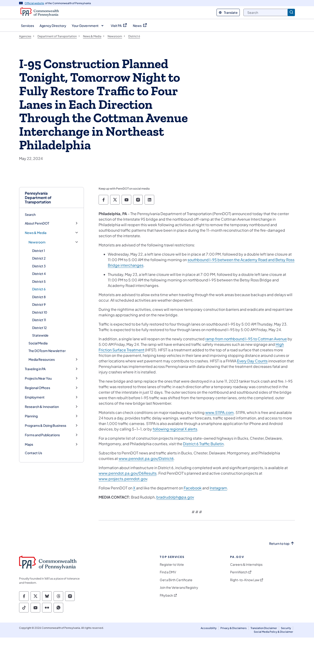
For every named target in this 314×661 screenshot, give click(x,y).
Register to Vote (172, 564)
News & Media (35, 233)
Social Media (38, 343)
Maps (29, 444)
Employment (35, 397)
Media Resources (42, 359)
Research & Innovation (42, 407)
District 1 (38, 250)
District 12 (39, 328)
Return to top (279, 544)
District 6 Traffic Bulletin (203, 443)
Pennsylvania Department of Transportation (38, 197)
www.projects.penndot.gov (123, 478)
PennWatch (239, 572)
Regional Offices (37, 388)
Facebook (193, 487)
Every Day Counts (252, 360)
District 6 (39, 289)
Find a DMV (168, 572)
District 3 (39, 266)
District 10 (39, 312)
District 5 (39, 281)
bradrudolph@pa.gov (175, 497)
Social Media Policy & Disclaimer (273, 631)
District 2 (39, 258)
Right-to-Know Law (244, 580)
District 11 (39, 320)
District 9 (39, 304)
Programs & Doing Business (45, 425)
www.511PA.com (219, 412)
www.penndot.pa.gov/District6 (146, 458)
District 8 (39, 297)
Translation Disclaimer (264, 627)
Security (286, 627)
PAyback (166, 595)
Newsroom (37, 242)
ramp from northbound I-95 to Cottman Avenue (246, 338)
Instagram (218, 487)
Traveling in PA (35, 369)
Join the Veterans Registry (179, 587)
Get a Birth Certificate (176, 580)
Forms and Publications (42, 435)
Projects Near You (38, 378)
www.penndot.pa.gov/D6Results (128, 473)
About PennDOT (37, 223)
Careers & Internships (246, 564)
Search (30, 214)
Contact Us (33, 453)
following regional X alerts (175, 429)
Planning (31, 416)
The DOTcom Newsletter (47, 351)
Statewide (40, 335)
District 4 (39, 273)
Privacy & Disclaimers (233, 627)
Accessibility (209, 627)
